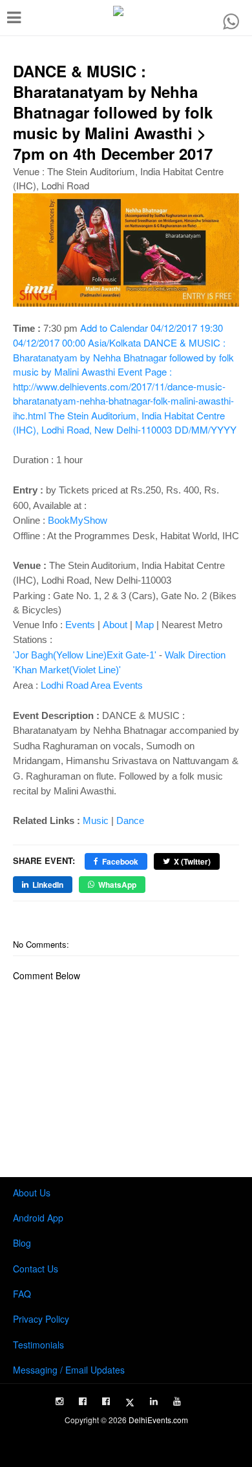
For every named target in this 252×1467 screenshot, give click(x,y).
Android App (38, 1217)
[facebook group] (106, 1401)
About (115, 624)
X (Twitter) (192, 861)
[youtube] (177, 1401)
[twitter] (129, 1402)
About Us (31, 1192)
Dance (130, 820)
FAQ (22, 1293)
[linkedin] (154, 1401)
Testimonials (38, 1344)
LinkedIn (47, 884)
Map (144, 624)
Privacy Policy (41, 1318)
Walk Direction (195, 654)
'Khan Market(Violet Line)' (67, 669)
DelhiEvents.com (158, 1419)
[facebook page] (83, 1401)
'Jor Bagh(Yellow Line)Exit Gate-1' (84, 654)
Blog (22, 1242)
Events (80, 624)
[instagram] (59, 1401)
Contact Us (35, 1268)
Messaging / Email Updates (69, 1369)
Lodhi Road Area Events (92, 685)
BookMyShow (77, 520)
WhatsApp (117, 884)
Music (96, 820)
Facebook (120, 861)
